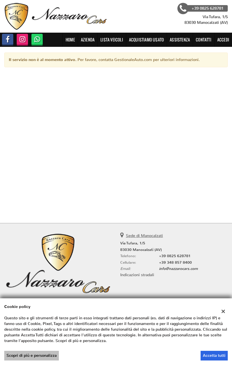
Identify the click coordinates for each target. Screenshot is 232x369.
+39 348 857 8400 (175, 262)
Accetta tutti (214, 355)
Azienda (87, 40)
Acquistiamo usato (146, 40)
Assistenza (180, 40)
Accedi (223, 40)
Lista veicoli (111, 40)
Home (70, 40)
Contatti (203, 40)
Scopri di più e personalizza (32, 355)
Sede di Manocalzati (144, 235)
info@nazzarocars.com (178, 268)
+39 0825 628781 (175, 255)
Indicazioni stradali (137, 275)
